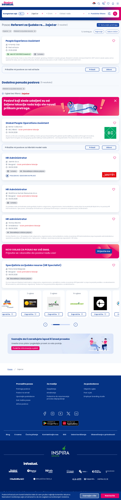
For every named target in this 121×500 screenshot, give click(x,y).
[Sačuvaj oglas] (113, 40)
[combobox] (14, 13)
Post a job (88, 392)
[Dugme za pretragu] (115, 14)
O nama (17, 434)
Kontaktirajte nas (50, 434)
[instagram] (52, 414)
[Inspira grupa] (47, 304)
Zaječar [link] (20, 369)
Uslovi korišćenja (78, 434)
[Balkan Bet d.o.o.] (24, 304)
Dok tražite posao (23, 400)
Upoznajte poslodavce (25, 396)
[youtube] (60, 414)
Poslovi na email (22, 392)
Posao (10, 369)
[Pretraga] (98, 3)
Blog (8, 434)
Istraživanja (51, 392)
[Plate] (103, 3)
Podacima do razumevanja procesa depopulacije (58, 397)
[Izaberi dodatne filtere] (109, 14)
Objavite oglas (90, 389)
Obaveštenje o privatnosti (103, 434)
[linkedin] (76, 414)
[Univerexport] (71, 304)
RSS (64, 434)
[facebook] (44, 414)
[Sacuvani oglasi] (108, 3)
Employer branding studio (94, 396)
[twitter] (68, 414)
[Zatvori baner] (115, 101)
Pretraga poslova (23, 389)
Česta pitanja (32, 434)
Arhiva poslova (22, 404)
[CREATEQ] (94, 304)
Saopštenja (51, 389)
